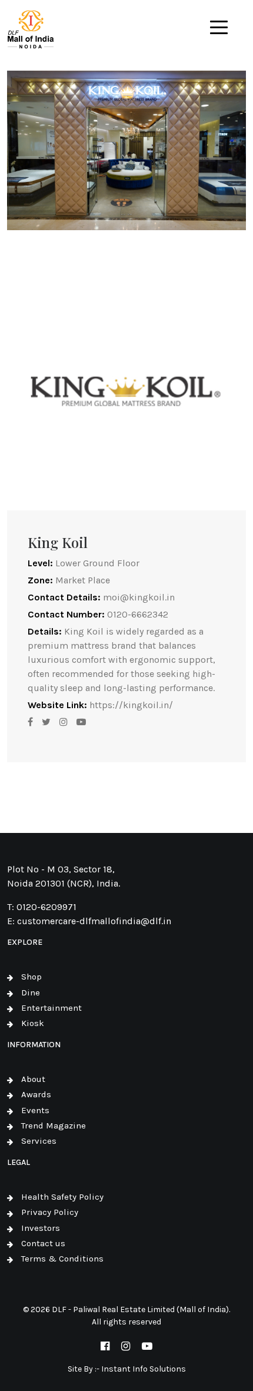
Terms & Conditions (62, 1258)
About (33, 1079)
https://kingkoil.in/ (131, 705)
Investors (40, 1228)
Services (38, 1141)
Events (35, 1110)
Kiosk (32, 1023)
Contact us (43, 1243)
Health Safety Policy (62, 1196)
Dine (30, 992)
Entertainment (51, 1007)
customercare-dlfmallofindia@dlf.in (94, 921)
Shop (31, 976)
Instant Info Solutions (143, 1369)
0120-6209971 (46, 906)
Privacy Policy (49, 1212)
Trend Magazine (53, 1125)
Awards (36, 1094)
